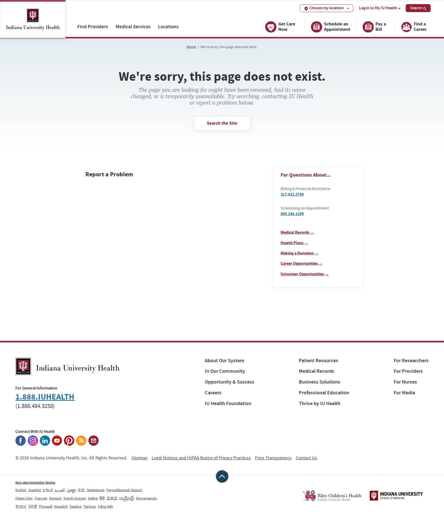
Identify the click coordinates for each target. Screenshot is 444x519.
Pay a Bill (380, 26)
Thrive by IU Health (319, 403)
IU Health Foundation (228, 403)
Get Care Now (286, 26)
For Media (404, 393)
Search (416, 8)
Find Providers (92, 26)
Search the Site (222, 123)
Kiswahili (61, 506)
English (20, 490)
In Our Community (225, 371)
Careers (213, 393)
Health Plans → (294, 242)
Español (35, 490)
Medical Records (316, 371)
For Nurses (405, 382)
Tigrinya (89, 506)
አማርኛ (48, 490)
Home (191, 46)
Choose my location (326, 8)
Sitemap (139, 458)
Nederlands (96, 490)
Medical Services (133, 26)
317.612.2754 (292, 194)
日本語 (112, 498)
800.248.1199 (292, 213)
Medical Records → (297, 232)
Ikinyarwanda (146, 498)
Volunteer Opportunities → (305, 274)
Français (41, 498)
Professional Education (324, 393)
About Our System (224, 360)
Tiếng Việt (105, 506)
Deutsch (55, 498)
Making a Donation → (300, 253)
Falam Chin (24, 498)
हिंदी (102, 498)
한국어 (20, 506)
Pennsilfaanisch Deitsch (124, 490)
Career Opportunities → (302, 263)
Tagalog (75, 506)
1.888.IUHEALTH (45, 396)
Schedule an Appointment (337, 26)
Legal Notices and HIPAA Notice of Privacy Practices (201, 458)
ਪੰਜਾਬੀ (32, 506)
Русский (45, 506)
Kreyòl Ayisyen (74, 498)
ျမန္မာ (71, 490)
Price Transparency (273, 458)
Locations (168, 26)
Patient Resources (318, 360)
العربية (60, 490)
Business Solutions (319, 382)
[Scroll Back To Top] (222, 476)
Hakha (93, 498)
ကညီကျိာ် (126, 498)
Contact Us (306, 458)
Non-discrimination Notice (35, 482)
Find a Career (420, 26)
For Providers (408, 371)
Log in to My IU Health (378, 8)
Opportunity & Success (229, 382)
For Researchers (411, 360)
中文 (81, 490)
